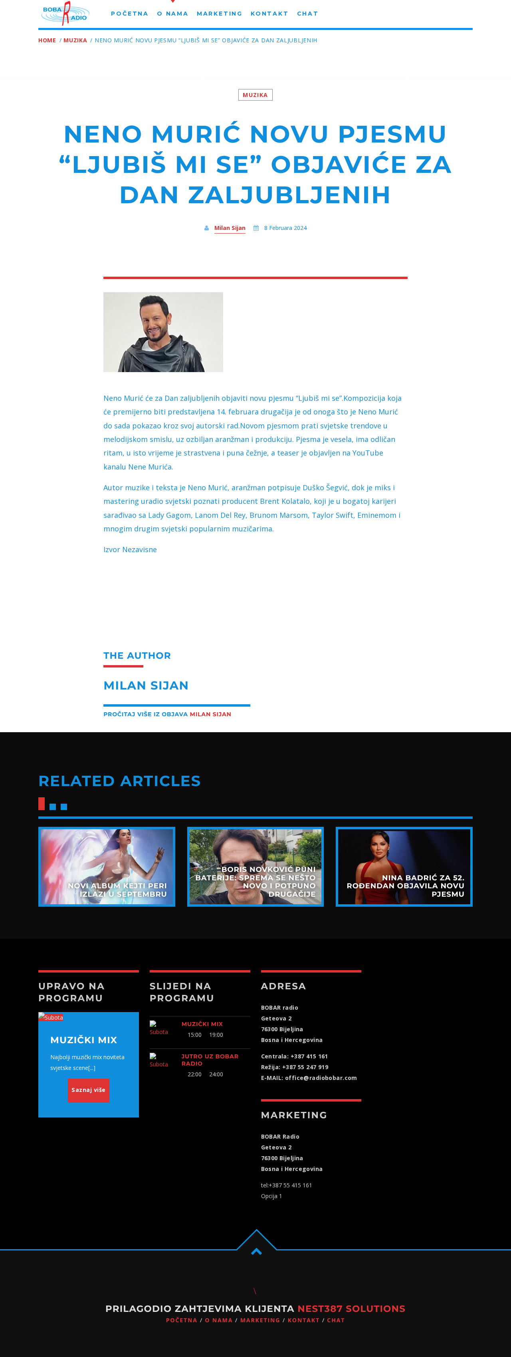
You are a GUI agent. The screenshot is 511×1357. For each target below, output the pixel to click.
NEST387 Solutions (351, 1308)
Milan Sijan (230, 228)
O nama (219, 1320)
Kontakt (304, 1320)
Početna (182, 1320)
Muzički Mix (202, 1024)
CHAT (336, 1320)
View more (106, 867)
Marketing (260, 1320)
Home (47, 40)
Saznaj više (88, 1090)
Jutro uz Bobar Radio (210, 1060)
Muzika (75, 40)
